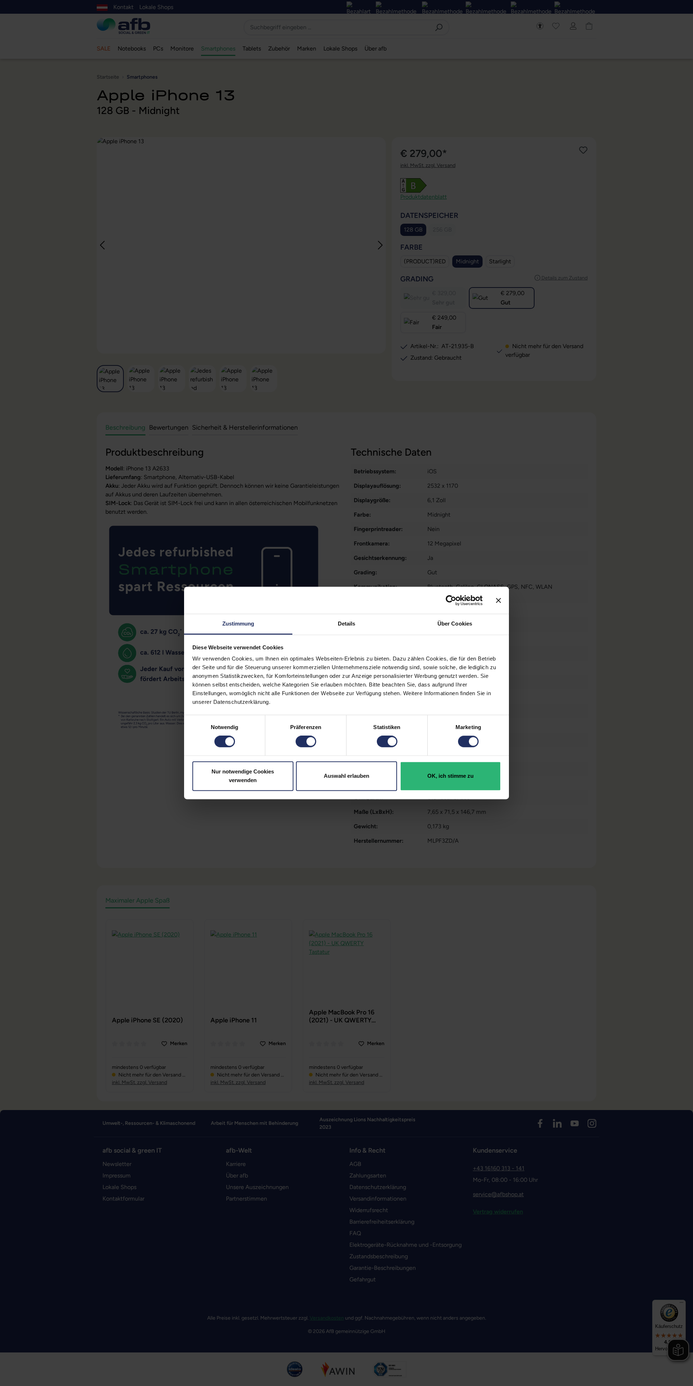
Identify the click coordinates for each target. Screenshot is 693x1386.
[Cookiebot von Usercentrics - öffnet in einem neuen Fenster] (451, 600)
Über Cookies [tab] (454, 623)
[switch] (306, 741)
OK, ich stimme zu (450, 776)
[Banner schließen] (498, 600)
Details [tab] (347, 623)
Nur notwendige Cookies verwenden (243, 775)
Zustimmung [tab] (238, 623)
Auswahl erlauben (346, 776)
